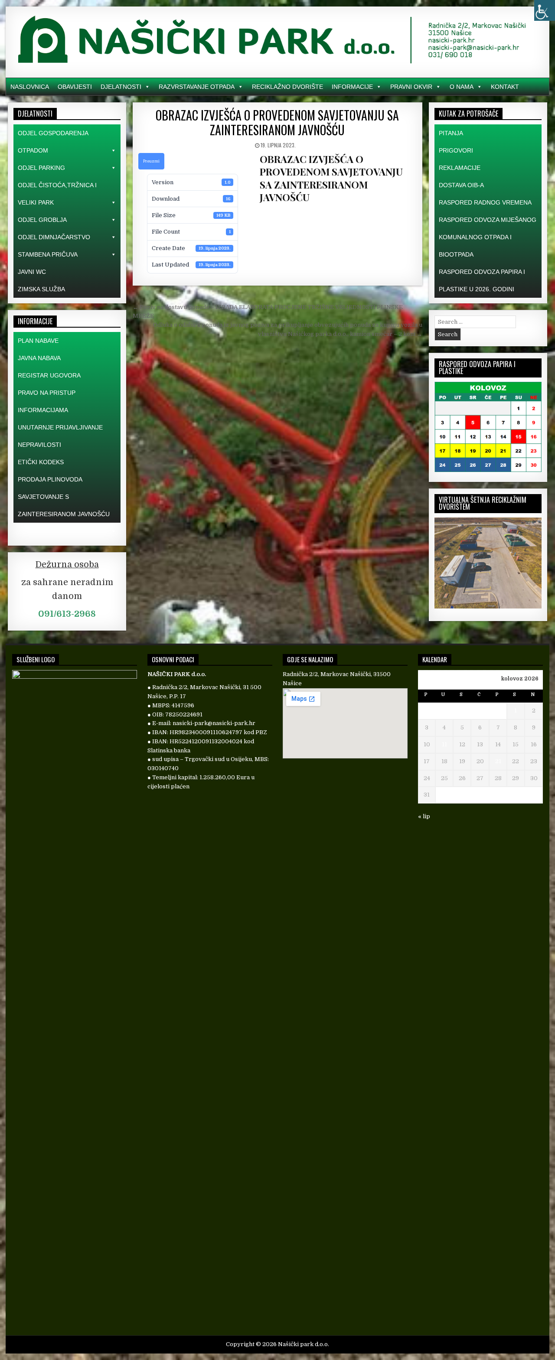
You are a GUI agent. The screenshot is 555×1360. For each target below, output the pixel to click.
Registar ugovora (49, 375)
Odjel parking (41, 167)
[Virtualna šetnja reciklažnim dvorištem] (488, 606)
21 (498, 761)
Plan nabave (38, 340)
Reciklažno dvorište (287, 86)
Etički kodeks (41, 462)
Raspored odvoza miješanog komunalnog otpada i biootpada (487, 237)
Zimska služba (41, 289)
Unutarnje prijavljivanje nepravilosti (60, 436)
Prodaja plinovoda (50, 479)
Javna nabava (39, 358)
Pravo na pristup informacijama (46, 401)
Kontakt (505, 86)
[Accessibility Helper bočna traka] (544, 10)
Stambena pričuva (48, 254)
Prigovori (456, 150)
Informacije (352, 86)
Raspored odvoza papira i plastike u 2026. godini (482, 280)
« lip (424, 816)
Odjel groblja (42, 219)
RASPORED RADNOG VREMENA (485, 202)
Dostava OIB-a (461, 185)
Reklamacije (459, 167)
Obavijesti (75, 86)
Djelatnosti (121, 86)
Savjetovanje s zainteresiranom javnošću (64, 505)
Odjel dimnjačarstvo (54, 237)
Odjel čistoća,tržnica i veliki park (57, 194)
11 (444, 744)
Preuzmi (151, 161)
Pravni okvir (411, 86)
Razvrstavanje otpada (197, 86)
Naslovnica (29, 86)
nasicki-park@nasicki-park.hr (214, 723)
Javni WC (32, 271)
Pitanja (451, 133)
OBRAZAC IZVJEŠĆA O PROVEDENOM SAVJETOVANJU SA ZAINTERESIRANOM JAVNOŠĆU (277, 122)
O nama (461, 86)
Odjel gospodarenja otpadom (53, 142)
